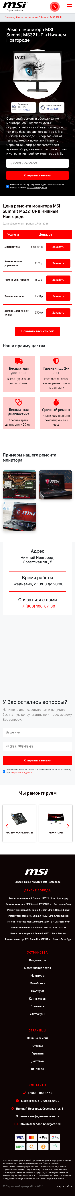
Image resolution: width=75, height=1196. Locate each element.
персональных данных (37, 187)
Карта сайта (64, 1186)
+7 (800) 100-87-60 (37, 606)
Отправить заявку (37, 175)
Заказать (58, 247)
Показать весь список (37, 331)
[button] (7, 826)
